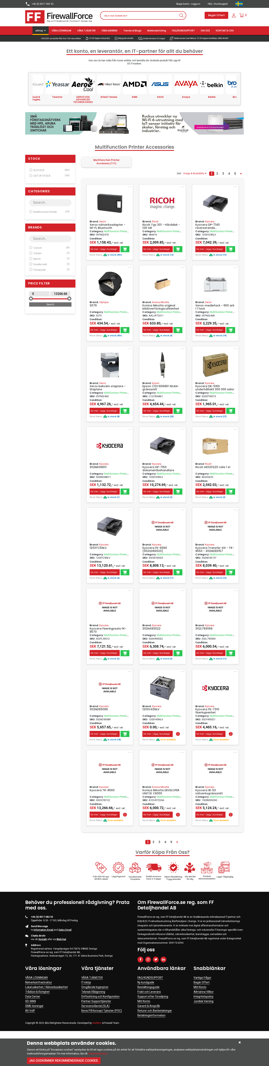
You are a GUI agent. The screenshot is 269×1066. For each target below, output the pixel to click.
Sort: (179, 173)
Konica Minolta (160, 302)
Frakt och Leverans (149, 991)
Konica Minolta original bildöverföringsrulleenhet (160, 307)
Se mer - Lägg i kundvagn (104, 249)
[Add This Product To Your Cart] (125, 249)
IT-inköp (86, 982)
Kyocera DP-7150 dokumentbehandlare (158, 469)
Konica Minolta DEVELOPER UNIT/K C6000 (160, 792)
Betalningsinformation (151, 1015)
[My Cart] (241, 15)
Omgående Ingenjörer (95, 987)
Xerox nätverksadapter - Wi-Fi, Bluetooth (107, 226)
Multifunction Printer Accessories (108, 233)
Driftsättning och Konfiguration (100, 996)
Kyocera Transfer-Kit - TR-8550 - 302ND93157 (214, 549)
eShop (39, 30)
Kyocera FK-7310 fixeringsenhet (207, 711)
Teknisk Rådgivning (93, 991)
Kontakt (43, 939)
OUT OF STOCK (51, 175)
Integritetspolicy (203, 996)
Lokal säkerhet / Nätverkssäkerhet (46, 987)
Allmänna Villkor (204, 991)
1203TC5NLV (98, 548)
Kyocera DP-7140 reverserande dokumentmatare (208, 226)
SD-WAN (30, 1001)
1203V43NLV (151, 709)
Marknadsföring (156, 30)
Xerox (102, 221)
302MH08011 (98, 467)
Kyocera (209, 221)
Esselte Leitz (51, 264)
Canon (51, 247)
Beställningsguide (148, 987)
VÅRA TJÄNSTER (86, 30)
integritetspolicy (97, 1053)
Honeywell (51, 269)
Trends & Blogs (132, 30)
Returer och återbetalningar (154, 1010)
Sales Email (64, 930)
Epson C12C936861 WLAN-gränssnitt (160, 388)
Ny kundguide (145, 982)
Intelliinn (97, 1023)
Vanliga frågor (202, 977)
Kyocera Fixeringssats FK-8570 (108, 630)
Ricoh (155, 221)
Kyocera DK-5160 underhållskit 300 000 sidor (214, 388)
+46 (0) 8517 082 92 (42, 4)
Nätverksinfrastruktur (38, 982)
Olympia (104, 302)
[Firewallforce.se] (59, 16)
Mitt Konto (143, 1001)
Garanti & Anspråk (148, 1005)
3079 (93, 305)
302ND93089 (99, 709)
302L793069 (203, 629)
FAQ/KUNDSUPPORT (183, 30)
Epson (51, 258)
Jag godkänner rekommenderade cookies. (64, 1060)
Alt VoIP (30, 1010)
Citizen (51, 253)
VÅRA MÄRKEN (109, 30)
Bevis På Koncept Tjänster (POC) (101, 1010)
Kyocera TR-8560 (102, 790)
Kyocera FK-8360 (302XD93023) (154, 549)
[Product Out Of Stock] (177, 734)
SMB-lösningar (34, 1005)
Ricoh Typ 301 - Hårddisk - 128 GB (161, 226)
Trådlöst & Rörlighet (37, 991)
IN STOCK (51, 170)
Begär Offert (216, 15)
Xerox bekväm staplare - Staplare (108, 388)
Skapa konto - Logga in (188, 4)
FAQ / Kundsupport (218, 4)
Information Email (44, 930)
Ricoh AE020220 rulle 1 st (212, 467)
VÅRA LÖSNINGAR (61, 30)
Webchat (61, 939)
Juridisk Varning (203, 1001)
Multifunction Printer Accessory (51, 212)
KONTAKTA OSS (225, 30)
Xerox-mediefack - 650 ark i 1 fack (214, 307)
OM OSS (205, 30)
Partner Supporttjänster (96, 1001)
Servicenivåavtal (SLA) (95, 1005)
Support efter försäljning (152, 996)
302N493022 (151, 629)
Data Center (32, 996)
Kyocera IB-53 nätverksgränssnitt (209, 792)
